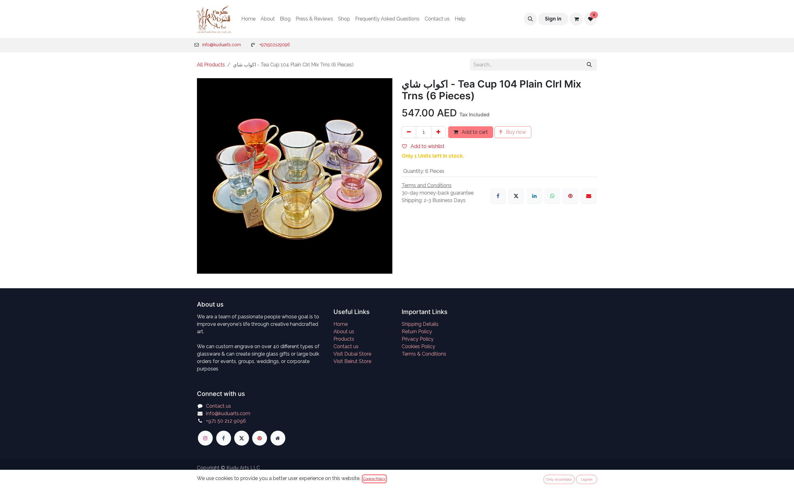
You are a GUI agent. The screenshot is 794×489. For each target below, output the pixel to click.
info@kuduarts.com (221, 44)
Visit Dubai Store (352, 354)
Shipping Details (420, 324)
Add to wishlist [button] (426, 146)
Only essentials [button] (559, 479)
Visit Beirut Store (352, 361)
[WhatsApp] (552, 195)
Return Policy (417, 331)
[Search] (589, 65)
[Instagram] (205, 438)
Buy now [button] (515, 132)
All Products (211, 65)
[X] (516, 195)
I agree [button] (586, 479)
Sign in (553, 19)
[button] (530, 18)
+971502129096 (275, 44)
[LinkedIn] (534, 195)
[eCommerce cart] (576, 18)
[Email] (588, 195)
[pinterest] (259, 438)
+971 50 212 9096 (226, 421)
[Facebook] (498, 195)
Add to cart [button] (474, 132)
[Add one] (438, 132)
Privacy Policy (418, 339)
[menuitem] (248, 19)
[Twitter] (241, 438)
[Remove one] (409, 132)
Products (343, 339)
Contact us (346, 346)
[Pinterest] (570, 195)
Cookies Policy (418, 346)
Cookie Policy (374, 479)
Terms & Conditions (424, 354)
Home (340, 324)
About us (343, 331)
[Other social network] (277, 438)
